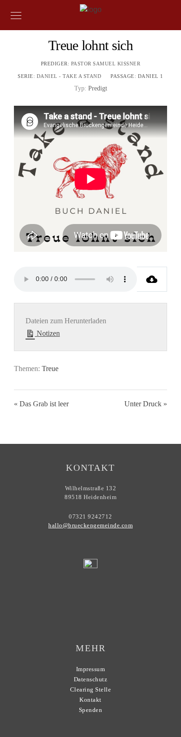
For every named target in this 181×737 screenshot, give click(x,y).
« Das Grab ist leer (41, 404)
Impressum (90, 669)
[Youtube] (76, 607)
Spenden (91, 709)
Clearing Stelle (90, 689)
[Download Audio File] (152, 279)
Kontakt (90, 699)
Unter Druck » (145, 404)
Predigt (97, 88)
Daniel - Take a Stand (69, 76)
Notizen (47, 333)
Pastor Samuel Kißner (106, 63)
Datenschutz (91, 679)
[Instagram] (94, 607)
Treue (50, 368)
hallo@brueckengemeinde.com (90, 525)
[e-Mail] (111, 604)
